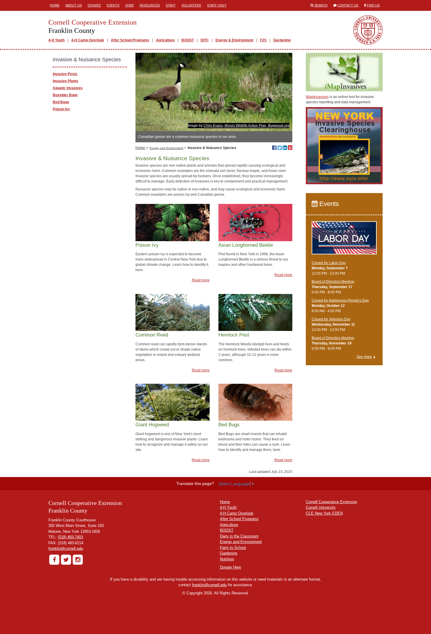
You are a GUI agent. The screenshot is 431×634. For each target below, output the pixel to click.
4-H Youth (56, 40)
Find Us (373, 5)
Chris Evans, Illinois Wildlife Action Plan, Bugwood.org (246, 126)
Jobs (129, 5)
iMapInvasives (317, 97)
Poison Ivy (61, 109)
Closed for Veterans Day (331, 319)
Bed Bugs (61, 102)
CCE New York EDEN (324, 513)
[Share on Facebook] (274, 148)
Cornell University (321, 507)
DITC (205, 40)
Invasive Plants (65, 81)
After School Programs (130, 40)
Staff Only (216, 5)
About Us (73, 5)
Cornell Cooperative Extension (331, 502)
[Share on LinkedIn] (285, 148)
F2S (263, 40)
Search (321, 5)
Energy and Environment (166, 148)
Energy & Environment (234, 40)
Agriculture (165, 40)
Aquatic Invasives (68, 88)
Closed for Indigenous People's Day (340, 300)
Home (55, 5)
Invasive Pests (65, 74)
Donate (94, 5)
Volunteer (191, 5)
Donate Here (230, 567)
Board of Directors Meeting (333, 282)
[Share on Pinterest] (290, 148)
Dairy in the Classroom (239, 536)
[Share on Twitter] (279, 148)
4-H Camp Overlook (87, 40)
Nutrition (227, 559)
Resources (150, 5)
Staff (171, 5)
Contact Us (347, 5)
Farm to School (233, 547)
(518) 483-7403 (70, 537)
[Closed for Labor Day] (344, 241)
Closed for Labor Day (329, 263)
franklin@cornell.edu (65, 548)
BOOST (187, 40)
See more (364, 357)
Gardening (282, 40)
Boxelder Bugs (65, 95)
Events (113, 5)
